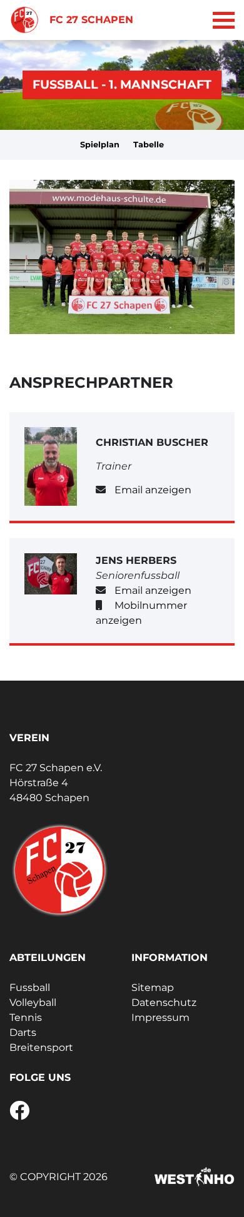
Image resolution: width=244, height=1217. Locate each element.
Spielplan (99, 144)
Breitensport (41, 1047)
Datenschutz (163, 1002)
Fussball (29, 987)
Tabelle (148, 144)
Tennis (25, 1017)
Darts (22, 1032)
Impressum (160, 1017)
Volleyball (32, 1002)
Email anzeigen (152, 490)
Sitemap (152, 987)
